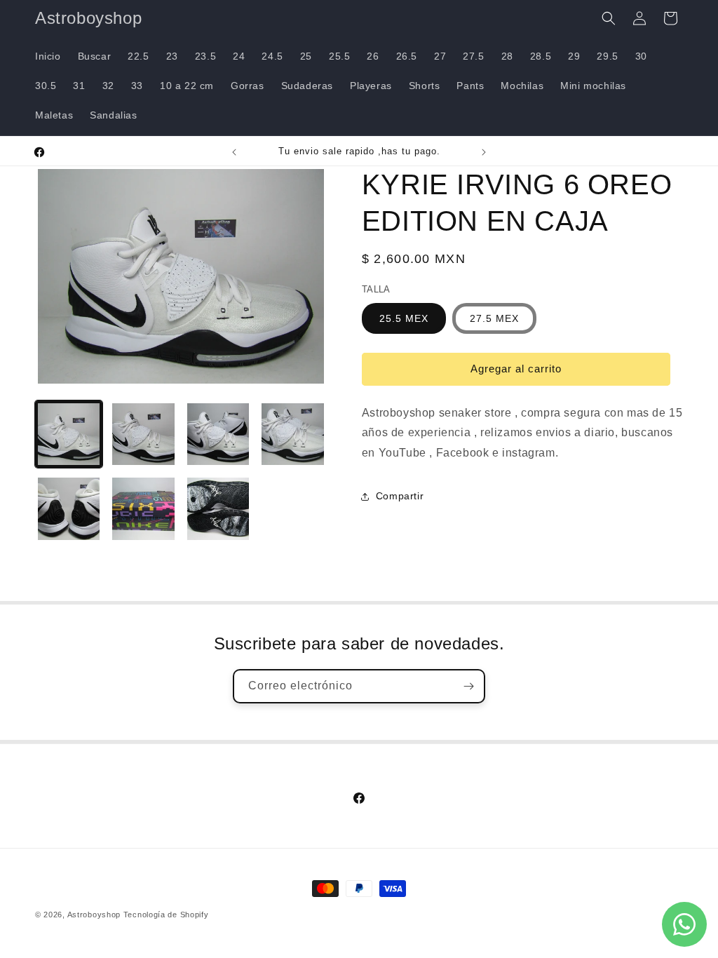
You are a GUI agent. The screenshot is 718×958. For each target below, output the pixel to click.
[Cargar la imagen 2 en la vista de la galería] (143, 434)
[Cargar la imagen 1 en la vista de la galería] (68, 434)
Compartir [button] (400, 495)
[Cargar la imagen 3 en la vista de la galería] (218, 434)
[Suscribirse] (468, 686)
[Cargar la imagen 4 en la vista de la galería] (292, 434)
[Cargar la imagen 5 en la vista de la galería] (68, 508)
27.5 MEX (494, 318)
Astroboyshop (94, 914)
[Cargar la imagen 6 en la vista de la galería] (143, 508)
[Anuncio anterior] (234, 152)
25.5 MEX (403, 318)
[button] (608, 18)
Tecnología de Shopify (166, 914)
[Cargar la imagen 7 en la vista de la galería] (218, 508)
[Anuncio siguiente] (483, 152)
